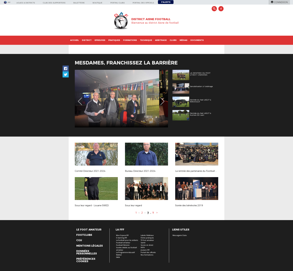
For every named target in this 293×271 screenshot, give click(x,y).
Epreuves (100, 40)
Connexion (281, 2)
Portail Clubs (117, 3)
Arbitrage (161, 40)
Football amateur (123, 243)
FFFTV (143, 248)
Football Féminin (123, 245)
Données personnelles (86, 252)
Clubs (173, 40)
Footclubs (84, 235)
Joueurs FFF (145, 250)
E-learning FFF (121, 238)
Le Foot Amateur (88, 229)
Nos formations (147, 255)
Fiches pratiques (147, 238)
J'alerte (165, 2)
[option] (121, 98)
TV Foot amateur (147, 240)
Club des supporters (54, 3)
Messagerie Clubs (180, 235)
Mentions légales (89, 246)
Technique (146, 40)
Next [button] (162, 99)
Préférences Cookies (85, 260)
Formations (130, 40)
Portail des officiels (143, 3)
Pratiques (114, 40)
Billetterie (79, 3)
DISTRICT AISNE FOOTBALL (150, 19)
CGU (79, 240)
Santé (143, 243)
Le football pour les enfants (127, 240)
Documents (197, 40)
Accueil (74, 40)
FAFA (118, 257)
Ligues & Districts (25, 3)
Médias (183, 40)
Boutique (97, 3)
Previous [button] (80, 99)
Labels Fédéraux (147, 235)
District (87, 40)
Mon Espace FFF (122, 235)
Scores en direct (147, 245)
